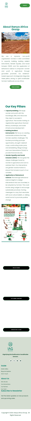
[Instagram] (14, 361)
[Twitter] (11, 361)
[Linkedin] (17, 361)
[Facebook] (20, 361)
